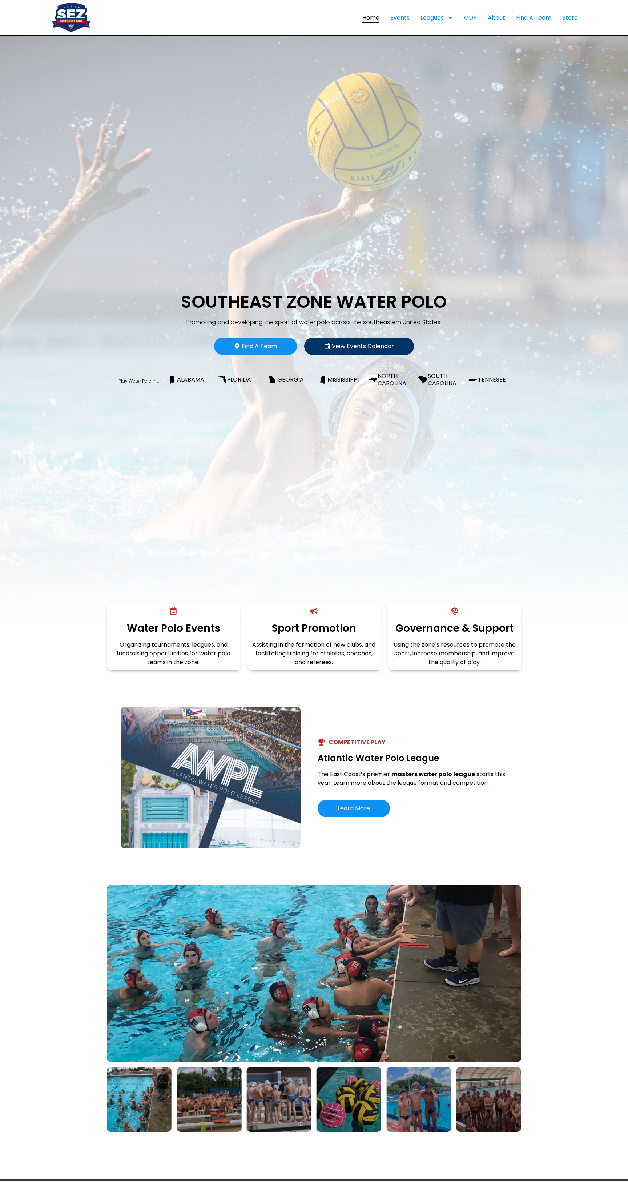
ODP (470, 17)
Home (370, 17)
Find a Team (533, 17)
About (496, 17)
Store (570, 17)
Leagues (432, 17)
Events (400, 17)
